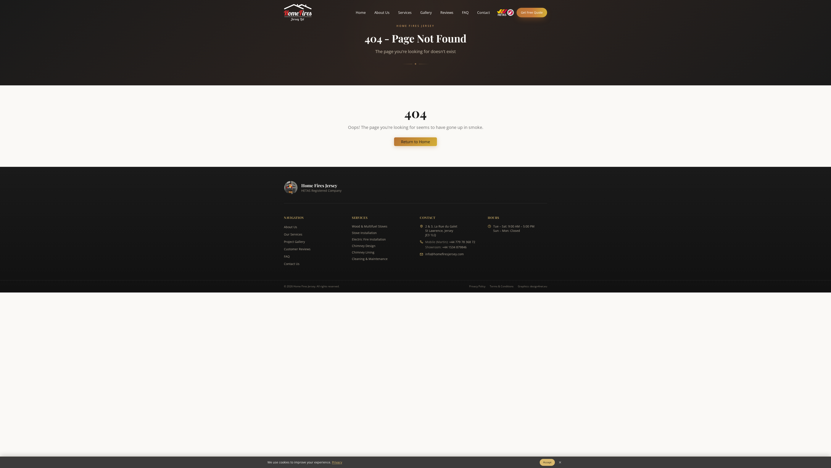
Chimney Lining (363, 252)
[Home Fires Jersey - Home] (298, 12)
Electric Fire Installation (369, 239)
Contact (483, 12)
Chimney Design (363, 246)
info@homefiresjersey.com (444, 254)
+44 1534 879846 (454, 247)
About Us (382, 12)
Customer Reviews (297, 249)
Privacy (337, 462)
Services (405, 12)
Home (361, 12)
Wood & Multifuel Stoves (369, 226)
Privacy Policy (477, 286)
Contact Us (292, 264)
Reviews (446, 12)
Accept (547, 462)
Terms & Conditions (502, 286)
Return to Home (415, 141)
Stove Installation (364, 233)
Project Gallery (294, 242)
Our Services (293, 234)
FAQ (465, 12)
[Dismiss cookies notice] (560, 462)
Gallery (426, 12)
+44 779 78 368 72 (462, 242)
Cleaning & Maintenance (370, 259)
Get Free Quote (532, 12)
